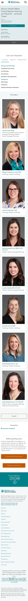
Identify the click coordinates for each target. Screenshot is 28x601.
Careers (3, 513)
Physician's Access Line (14, 465)
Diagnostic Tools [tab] (22, 59)
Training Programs (5, 516)
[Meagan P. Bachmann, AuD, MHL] (13, 170)
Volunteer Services (5, 556)
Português (3, 580)
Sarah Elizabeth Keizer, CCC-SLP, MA (12, 402)
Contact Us (4, 564)
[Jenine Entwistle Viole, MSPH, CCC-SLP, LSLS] (13, 246)
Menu (2, 1)
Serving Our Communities (7, 530)
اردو (12, 582)
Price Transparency (6, 533)
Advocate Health (5, 522)
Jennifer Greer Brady (8, 130)
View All (14, 416)
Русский (12, 580)
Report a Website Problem (8, 562)
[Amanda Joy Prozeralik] (13, 323)
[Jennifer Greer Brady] (13, 128)
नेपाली (25, 579)
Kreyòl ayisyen (5, 579)
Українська (24, 580)
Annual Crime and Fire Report (8, 542)
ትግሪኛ (20, 580)
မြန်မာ (10, 578)
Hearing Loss (4, 79)
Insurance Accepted (9, 428)
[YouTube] (18, 478)
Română (8, 580)
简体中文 (14, 578)
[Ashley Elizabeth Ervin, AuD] (13, 361)
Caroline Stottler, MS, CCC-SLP (11, 288)
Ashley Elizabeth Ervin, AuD (10, 364)
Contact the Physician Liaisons (14, 456)
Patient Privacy (4, 545)
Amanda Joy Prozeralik (8, 326)
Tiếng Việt (15, 582)
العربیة (7, 578)
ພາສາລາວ (21, 579)
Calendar (3, 519)
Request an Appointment (10, 598)
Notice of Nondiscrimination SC (9, 504)
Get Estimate (4, 525)
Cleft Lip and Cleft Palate (8, 66)
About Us (3, 508)
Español (3, 578)
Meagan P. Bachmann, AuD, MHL (11, 172)
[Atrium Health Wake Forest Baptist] (14, 491)
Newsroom (4, 510)
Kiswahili (16, 580)
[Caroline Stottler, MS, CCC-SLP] (13, 285)
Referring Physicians (6, 553)
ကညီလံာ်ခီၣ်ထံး (12, 579)
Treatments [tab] (13, 59)
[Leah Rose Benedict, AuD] (13, 208)
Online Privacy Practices (7, 539)
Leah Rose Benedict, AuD (9, 210)
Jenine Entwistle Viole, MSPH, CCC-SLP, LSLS (12, 249)
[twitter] (14, 478)
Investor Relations (5, 528)
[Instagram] (14, 482)
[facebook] (11, 478)
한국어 (17, 579)
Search (25, 1)
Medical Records (5, 536)
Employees (4, 550)
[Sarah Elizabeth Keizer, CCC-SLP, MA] (13, 399)
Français (20, 578)
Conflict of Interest (6, 547)
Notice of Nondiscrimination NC (9, 503)
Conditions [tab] (5, 59)
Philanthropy (4, 559)
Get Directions (14, 25)
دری (17, 578)
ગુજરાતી (24, 578)
